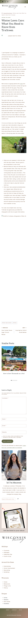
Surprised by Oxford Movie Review (21, 330)
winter (15, 322)
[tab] (11, 380)
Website (4, 432)
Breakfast (6, 603)
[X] (5, 2)
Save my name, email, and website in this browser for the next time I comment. (13, 436)
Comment (5, 398)
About (8, 609)
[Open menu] (25, 7)
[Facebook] (3, 2)
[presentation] (14, 358)
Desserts (6, 599)
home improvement (6, 322)
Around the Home (6, 17)
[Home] (2, 13)
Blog (20, 609)
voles (21, 83)
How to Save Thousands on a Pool (14, 373)
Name (4, 419)
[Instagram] (8, 2)
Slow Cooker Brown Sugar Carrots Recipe (7, 331)
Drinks (5, 597)
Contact (14, 609)
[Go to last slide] (4, 362)
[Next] (24, 362)
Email (4, 425)
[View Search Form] (25, 2)
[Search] (18, 499)
